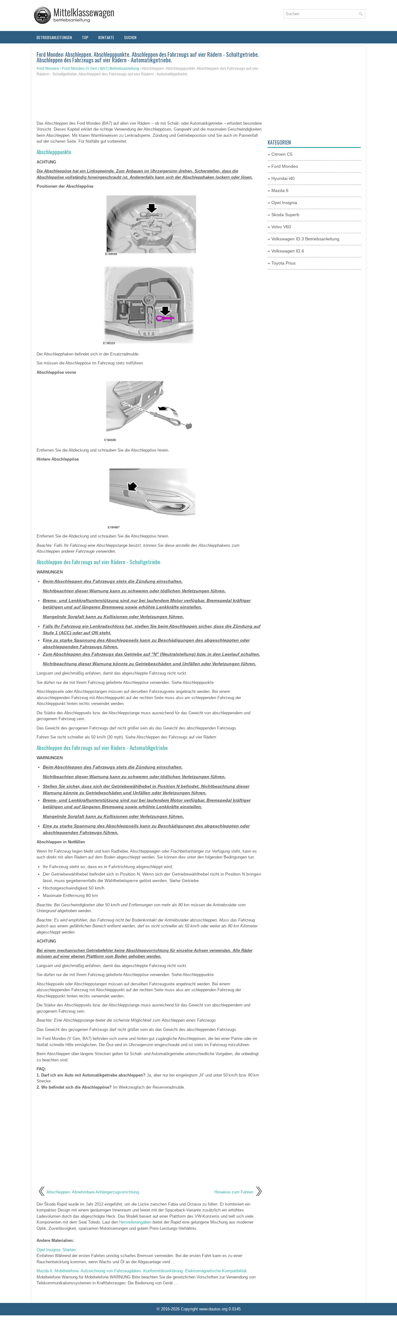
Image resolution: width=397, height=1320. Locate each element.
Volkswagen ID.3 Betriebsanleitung (305, 238)
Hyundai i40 (283, 178)
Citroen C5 (281, 154)
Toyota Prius (283, 263)
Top (85, 37)
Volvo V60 (281, 226)
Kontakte (106, 37)
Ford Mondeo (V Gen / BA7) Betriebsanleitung (100, 68)
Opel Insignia (284, 202)
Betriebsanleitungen (54, 37)
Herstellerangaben (135, 1222)
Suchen (130, 37)
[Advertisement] (150, 98)
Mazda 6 (279, 190)
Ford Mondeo (48, 68)
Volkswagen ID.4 (287, 250)
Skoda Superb (285, 214)
